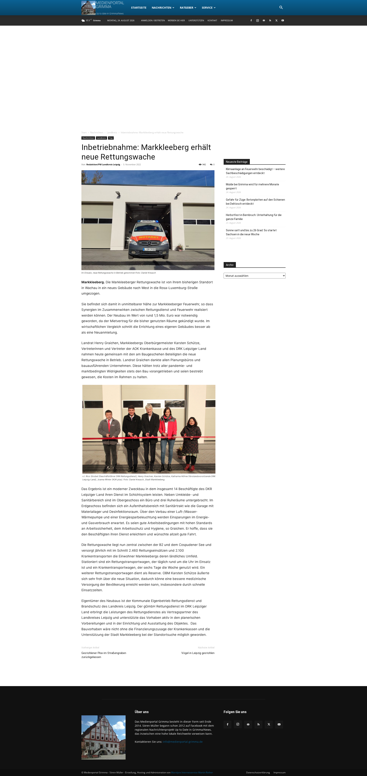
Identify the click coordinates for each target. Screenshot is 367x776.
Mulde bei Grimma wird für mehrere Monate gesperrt (252, 186)
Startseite (138, 7)
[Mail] (264, 20)
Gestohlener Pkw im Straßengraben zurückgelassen (103, 655)
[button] (281, 8)
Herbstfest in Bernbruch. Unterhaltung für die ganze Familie (254, 217)
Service (207, 7)
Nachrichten (161, 7)
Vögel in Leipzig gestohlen (197, 653)
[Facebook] (251, 20)
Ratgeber (186, 7)
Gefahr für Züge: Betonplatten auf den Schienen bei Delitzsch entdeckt (255, 201)
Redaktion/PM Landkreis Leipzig (103, 164)
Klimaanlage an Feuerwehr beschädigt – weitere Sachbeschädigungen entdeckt (255, 171)
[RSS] (270, 20)
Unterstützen (196, 20)
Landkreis (112, 132)
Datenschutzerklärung (258, 772)
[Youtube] (283, 20)
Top (111, 138)
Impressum (227, 20)
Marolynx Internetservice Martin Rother (192, 772)
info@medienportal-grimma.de (183, 741)
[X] (276, 20)
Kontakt (212, 20)
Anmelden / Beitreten (153, 20)
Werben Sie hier (176, 20)
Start (84, 132)
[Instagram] (257, 20)
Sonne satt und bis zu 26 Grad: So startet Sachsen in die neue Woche (251, 232)
